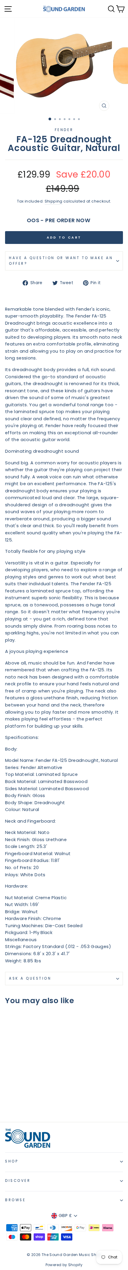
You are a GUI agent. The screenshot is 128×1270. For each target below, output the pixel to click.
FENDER (64, 129)
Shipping (54, 201)
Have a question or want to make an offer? (61, 261)
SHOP (11, 1161)
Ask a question (30, 978)
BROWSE (15, 1200)
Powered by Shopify (64, 1264)
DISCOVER (17, 1180)
